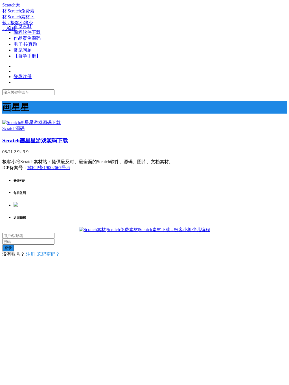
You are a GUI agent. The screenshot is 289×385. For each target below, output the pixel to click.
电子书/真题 (25, 44)
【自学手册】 (27, 56)
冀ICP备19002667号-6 (48, 167)
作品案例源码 (27, 38)
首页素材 (23, 26)
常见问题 (23, 50)
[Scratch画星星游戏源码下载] (31, 122)
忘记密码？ (48, 254)
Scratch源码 (13, 128)
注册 (30, 254)
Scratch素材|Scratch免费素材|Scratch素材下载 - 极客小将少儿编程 (18, 17)
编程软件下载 (27, 32)
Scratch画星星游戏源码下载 (35, 140)
